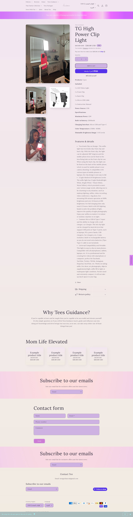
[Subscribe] (81, 392)
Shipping (85, 48)
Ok (125, 514)
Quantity (77, 55)
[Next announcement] (91, 15)
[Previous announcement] (42, 15)
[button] (29, 2)
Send (39, 441)
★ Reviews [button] (131, 260)
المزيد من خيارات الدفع (91, 75)
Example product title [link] (34, 354)
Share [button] (79, 282)
